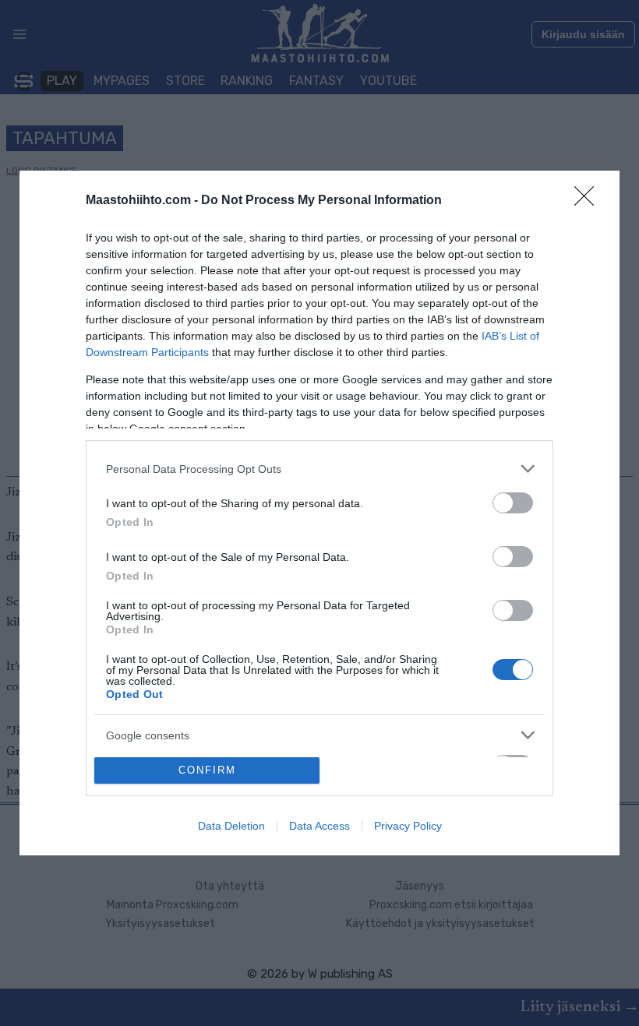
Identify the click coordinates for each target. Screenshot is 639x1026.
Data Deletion (231, 826)
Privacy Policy (408, 826)
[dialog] (319, 513)
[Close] (589, 201)
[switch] (512, 502)
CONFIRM (207, 770)
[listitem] (319, 468)
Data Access (319, 826)
